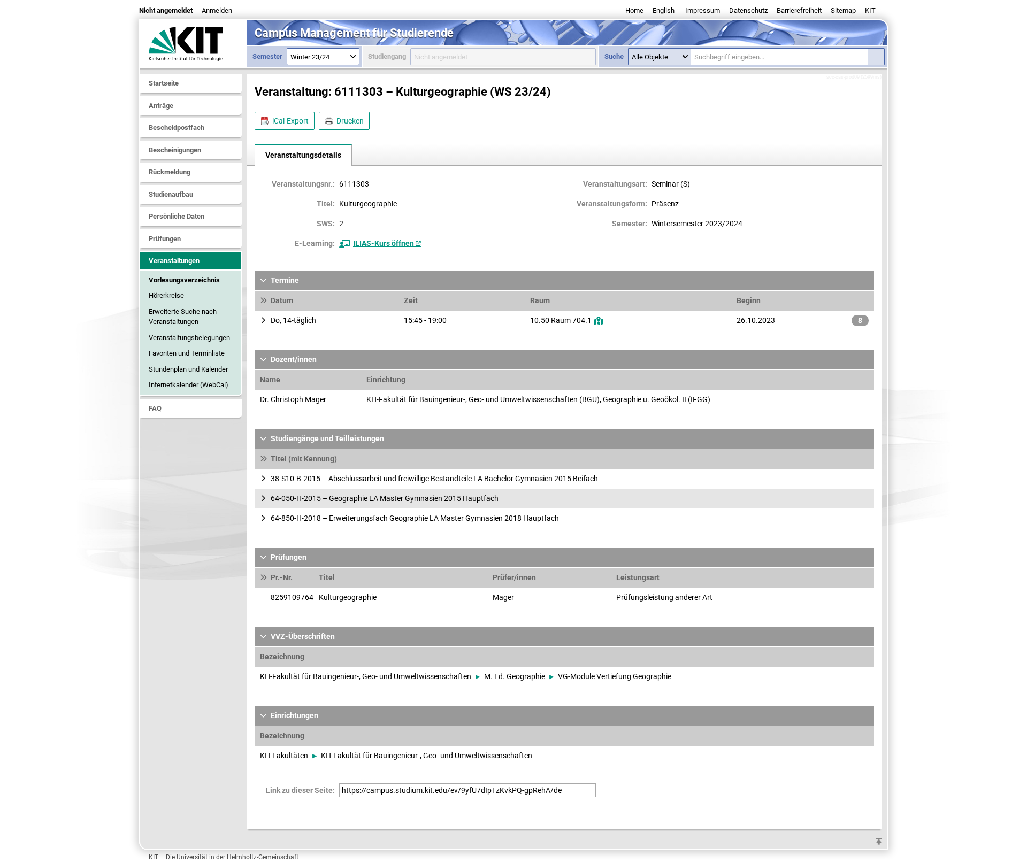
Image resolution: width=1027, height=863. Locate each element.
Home (634, 10)
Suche (614, 56)
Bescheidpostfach (176, 128)
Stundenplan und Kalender (188, 369)
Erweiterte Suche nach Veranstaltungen (183, 316)
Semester (267, 56)
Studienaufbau (171, 194)
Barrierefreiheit (799, 10)
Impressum (702, 10)
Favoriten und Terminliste (187, 353)
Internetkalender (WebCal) (188, 385)
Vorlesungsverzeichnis (184, 280)
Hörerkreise (166, 295)
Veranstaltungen (174, 261)
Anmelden (217, 10)
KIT (870, 10)
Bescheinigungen (175, 150)
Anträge (161, 106)
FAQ (155, 408)
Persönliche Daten (176, 216)
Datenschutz (748, 10)
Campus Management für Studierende (354, 33)
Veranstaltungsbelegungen (189, 338)
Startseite (164, 83)
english (664, 10)
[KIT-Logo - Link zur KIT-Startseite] (193, 43)
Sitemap (843, 10)
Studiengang (387, 56)
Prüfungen (165, 239)
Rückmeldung (169, 172)
